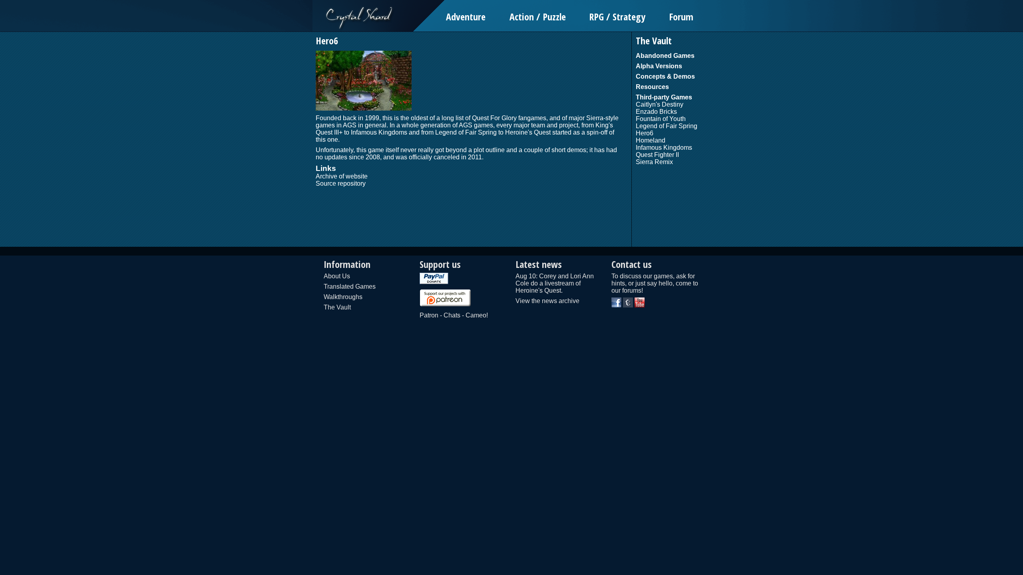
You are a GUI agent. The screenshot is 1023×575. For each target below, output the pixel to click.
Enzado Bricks (656, 111)
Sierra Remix (654, 162)
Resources (652, 86)
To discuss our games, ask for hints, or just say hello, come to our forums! (654, 283)
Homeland (650, 140)
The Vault (337, 307)
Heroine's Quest (528, 132)
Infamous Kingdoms (379, 132)
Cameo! (477, 315)
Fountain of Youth (661, 118)
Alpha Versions (659, 66)
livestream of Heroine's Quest (548, 287)
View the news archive (547, 300)
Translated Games (350, 286)
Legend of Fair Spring (466, 132)
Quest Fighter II (657, 154)
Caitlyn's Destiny (659, 104)
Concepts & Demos (665, 76)
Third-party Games (664, 97)
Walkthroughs (343, 296)
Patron (429, 315)
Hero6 (644, 133)
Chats (452, 315)
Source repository (341, 183)
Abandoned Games (665, 55)
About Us (337, 276)
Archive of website (342, 176)
